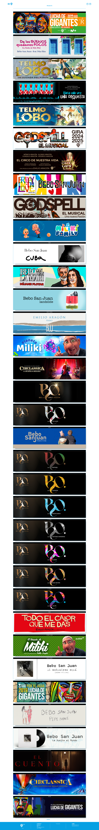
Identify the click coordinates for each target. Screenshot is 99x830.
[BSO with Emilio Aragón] (49, 392)
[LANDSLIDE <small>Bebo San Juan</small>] (49, 300)
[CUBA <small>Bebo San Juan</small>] (49, 254)
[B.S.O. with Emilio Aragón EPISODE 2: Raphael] (49, 461)
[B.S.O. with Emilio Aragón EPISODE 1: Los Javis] (49, 415)
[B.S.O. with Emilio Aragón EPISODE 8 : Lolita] (49, 600)
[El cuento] (49, 761)
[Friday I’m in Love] (49, 184)
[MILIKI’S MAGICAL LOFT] (49, 646)
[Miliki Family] (49, 231)
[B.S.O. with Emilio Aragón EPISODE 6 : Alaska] (49, 554)
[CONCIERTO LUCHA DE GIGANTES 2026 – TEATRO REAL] (49, 23)
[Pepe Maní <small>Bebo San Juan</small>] (49, 715)
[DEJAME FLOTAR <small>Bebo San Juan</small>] (49, 277)
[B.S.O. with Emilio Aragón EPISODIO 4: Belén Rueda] (49, 507)
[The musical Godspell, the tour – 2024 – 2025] (49, 138)
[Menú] (9, 4)
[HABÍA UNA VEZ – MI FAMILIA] (49, 161)
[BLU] (49, 323)
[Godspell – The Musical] (49, 208)
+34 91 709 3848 (39, 828)
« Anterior (48, 819)
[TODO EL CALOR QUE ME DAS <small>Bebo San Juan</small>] (49, 623)
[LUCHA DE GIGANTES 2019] (49, 692)
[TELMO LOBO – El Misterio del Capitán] (49, 115)
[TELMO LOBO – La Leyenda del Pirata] (49, 69)
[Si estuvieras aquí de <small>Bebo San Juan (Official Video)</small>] (49, 669)
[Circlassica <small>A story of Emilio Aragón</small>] (49, 784)
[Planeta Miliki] (49, 346)
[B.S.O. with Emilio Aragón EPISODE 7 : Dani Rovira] (49, 577)
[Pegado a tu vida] (49, 438)
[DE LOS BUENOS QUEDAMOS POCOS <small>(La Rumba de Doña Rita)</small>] (49, 46)
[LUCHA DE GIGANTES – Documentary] (49, 807)
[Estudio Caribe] (11, 4)
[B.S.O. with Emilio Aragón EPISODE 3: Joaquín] (49, 484)
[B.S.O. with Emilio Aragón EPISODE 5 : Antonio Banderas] (49, 531)
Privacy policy (58, 823)
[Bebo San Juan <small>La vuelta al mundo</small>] (49, 738)
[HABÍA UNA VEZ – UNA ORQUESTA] (49, 92)
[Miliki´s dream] (49, 369)
